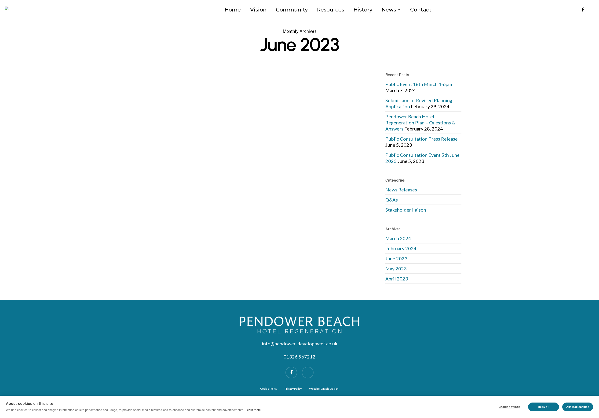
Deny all (543, 407)
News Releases (244, 110)
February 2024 (400, 248)
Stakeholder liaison (405, 210)
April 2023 (396, 278)
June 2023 (396, 258)
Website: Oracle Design (324, 388)
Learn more (253, 410)
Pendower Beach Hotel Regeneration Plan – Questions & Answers (420, 122)
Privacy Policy (293, 388)
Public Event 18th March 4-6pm (418, 84)
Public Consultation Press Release (421, 139)
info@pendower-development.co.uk (299, 343)
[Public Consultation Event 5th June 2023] (176, 214)
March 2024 (398, 238)
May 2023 (396, 268)
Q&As (391, 199)
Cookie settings (509, 407)
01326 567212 (299, 356)
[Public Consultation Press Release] (176, 128)
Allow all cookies (577, 407)
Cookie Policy (268, 388)
